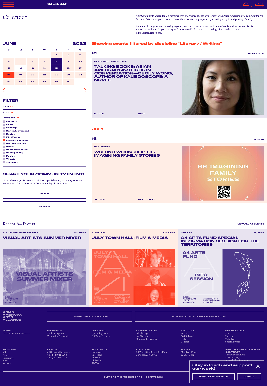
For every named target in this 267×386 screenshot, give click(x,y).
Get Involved (234, 331)
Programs (55, 331)
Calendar (57, 4)
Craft (9, 125)
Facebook (97, 355)
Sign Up (44, 207)
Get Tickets (146, 199)
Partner (229, 336)
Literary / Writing (17, 140)
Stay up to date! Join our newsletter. (199, 317)
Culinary (11, 128)
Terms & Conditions (235, 355)
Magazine (9, 350)
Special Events (232, 342)
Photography (14, 153)
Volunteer (230, 339)
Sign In (44, 193)
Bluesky (96, 358)
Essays (6, 355)
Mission (185, 333)
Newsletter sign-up (213, 377)
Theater (11, 159)
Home (7, 331)
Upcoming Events (101, 333)
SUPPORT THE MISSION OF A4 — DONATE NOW (134, 377)
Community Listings (146, 339)
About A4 (187, 331)
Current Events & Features (16, 333)
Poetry (10, 156)
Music (9, 146)
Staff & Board (187, 336)
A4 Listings (142, 336)
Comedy (11, 121)
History (185, 339)
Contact (185, 342)
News (5, 361)
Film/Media (13, 137)
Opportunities (147, 331)
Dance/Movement (17, 131)
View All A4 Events (251, 224)
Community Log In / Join (90, 317)
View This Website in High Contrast (242, 351)
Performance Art (17, 150)
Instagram (97, 352)
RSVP (141, 114)
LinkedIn (96, 361)
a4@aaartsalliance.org (148, 33)
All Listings (142, 333)
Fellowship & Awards (58, 336)
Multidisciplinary (16, 143)
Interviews (8, 358)
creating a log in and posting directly (232, 19)
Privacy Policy (232, 358)
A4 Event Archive (101, 336)
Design (10, 134)
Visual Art (12, 162)
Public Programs (55, 333)
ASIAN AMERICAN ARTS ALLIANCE (12, 316)
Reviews (7, 364)
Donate (229, 333)
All (4, 352)
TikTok (95, 363)
